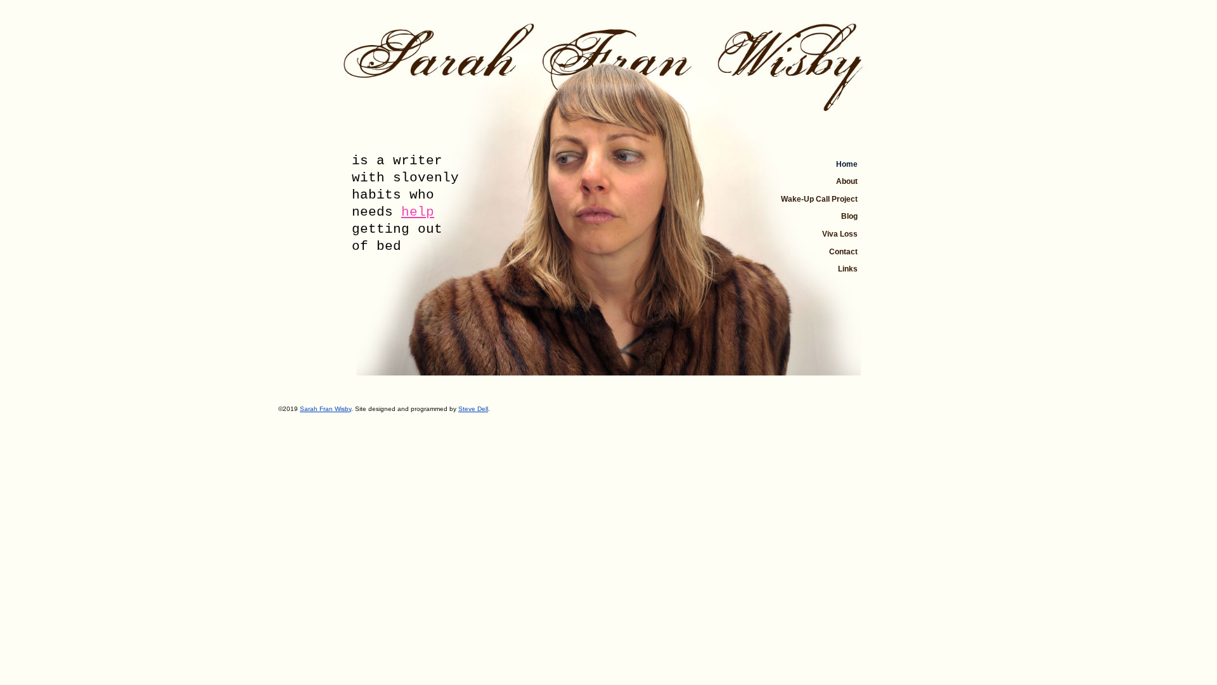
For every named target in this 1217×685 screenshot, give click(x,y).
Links (848, 268)
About (847, 181)
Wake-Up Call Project (819, 199)
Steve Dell (473, 408)
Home (847, 164)
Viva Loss (840, 234)
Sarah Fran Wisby (325, 408)
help (417, 212)
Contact (843, 251)
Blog (849, 216)
